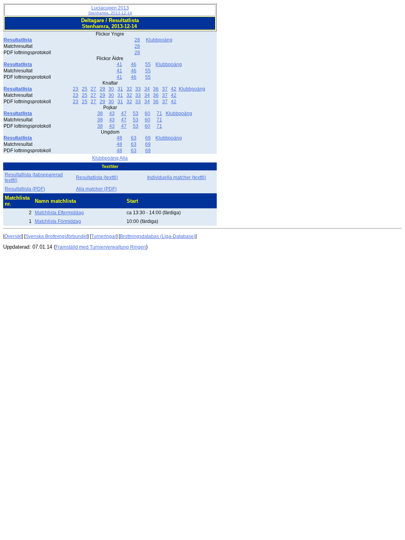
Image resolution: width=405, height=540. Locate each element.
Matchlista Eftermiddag (59, 212)
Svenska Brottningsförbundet (56, 236)
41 (119, 64)
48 (119, 138)
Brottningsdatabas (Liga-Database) (157, 236)
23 (75, 89)
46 (133, 64)
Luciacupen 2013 (110, 10)
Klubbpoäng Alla (110, 158)
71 (159, 113)
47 (124, 113)
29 (102, 89)
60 (147, 113)
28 (137, 40)
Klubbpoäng (159, 40)
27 (93, 89)
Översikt (13, 236)
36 (156, 89)
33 (138, 89)
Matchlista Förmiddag (58, 221)
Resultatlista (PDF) (25, 189)
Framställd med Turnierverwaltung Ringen (100, 247)
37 (165, 89)
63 (133, 138)
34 (147, 89)
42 (173, 89)
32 (129, 89)
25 (84, 89)
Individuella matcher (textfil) (176, 177)
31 (120, 89)
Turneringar (103, 236)
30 (111, 89)
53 (135, 113)
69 (148, 138)
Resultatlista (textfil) (97, 177)
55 (148, 64)
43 (112, 113)
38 (100, 113)
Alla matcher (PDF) (96, 189)
